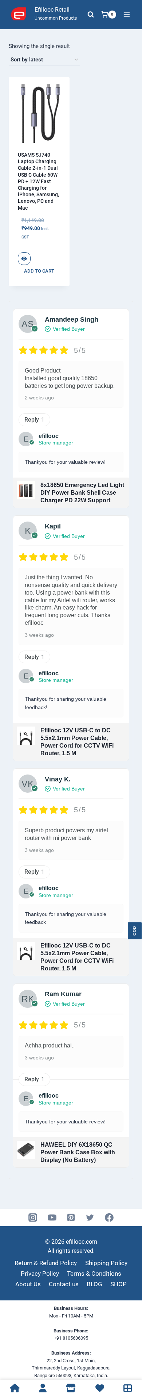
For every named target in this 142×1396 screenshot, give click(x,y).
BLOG (94, 1284)
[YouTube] (52, 1217)
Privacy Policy (40, 1273)
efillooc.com (80, 1241)
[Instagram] (33, 1217)
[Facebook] (109, 1217)
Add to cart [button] (39, 271)
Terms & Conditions (94, 1273)
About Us (28, 1284)
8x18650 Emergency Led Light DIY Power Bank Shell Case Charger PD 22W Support (82, 492)
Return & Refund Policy (46, 1263)
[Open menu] (126, 14)
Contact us (64, 1284)
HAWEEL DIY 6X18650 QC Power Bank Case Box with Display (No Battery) (77, 1152)
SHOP (118, 1284)
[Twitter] (90, 1217)
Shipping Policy (106, 1263)
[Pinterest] (71, 1217)
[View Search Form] (90, 14)
